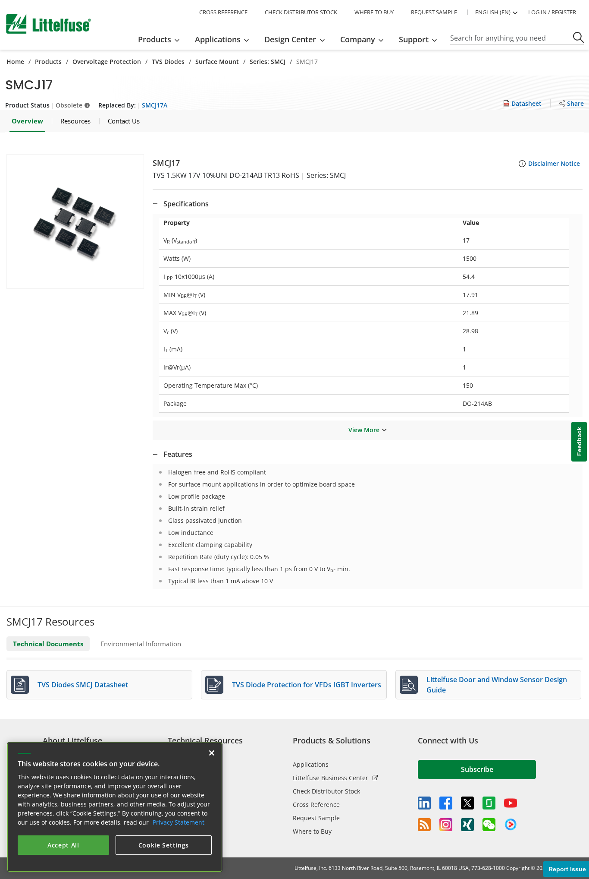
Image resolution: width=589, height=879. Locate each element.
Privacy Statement (178, 822)
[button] (75, 221)
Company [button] (357, 39)
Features (177, 454)
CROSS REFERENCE (223, 12)
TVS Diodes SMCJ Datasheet (83, 684)
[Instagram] (445, 824)
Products (48, 61)
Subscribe (477, 769)
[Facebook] (445, 803)
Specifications (186, 204)
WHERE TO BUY (374, 12)
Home (15, 61)
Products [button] (154, 39)
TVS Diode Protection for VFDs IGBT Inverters (306, 684)
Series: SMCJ (267, 61)
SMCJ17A (154, 105)
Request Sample (316, 818)
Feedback (579, 441)
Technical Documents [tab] (48, 643)
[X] (467, 803)
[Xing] (467, 824)
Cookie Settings (163, 845)
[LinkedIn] (424, 803)
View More (363, 430)
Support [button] (414, 39)
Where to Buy (312, 831)
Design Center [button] (290, 39)
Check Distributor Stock (326, 791)
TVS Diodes (168, 61)
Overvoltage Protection (106, 61)
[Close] (211, 752)
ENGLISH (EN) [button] (493, 12)
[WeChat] (488, 824)
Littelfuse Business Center (330, 778)
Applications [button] (218, 39)
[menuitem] (161, 39)
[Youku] (510, 824)
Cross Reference (316, 804)
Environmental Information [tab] (140, 643)
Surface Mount (217, 61)
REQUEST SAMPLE (434, 12)
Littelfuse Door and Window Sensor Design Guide (496, 685)
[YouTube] (510, 803)
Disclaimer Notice (554, 163)
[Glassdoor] (488, 803)
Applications (311, 764)
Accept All (63, 845)
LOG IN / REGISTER (552, 12)
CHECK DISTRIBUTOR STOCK (301, 12)
